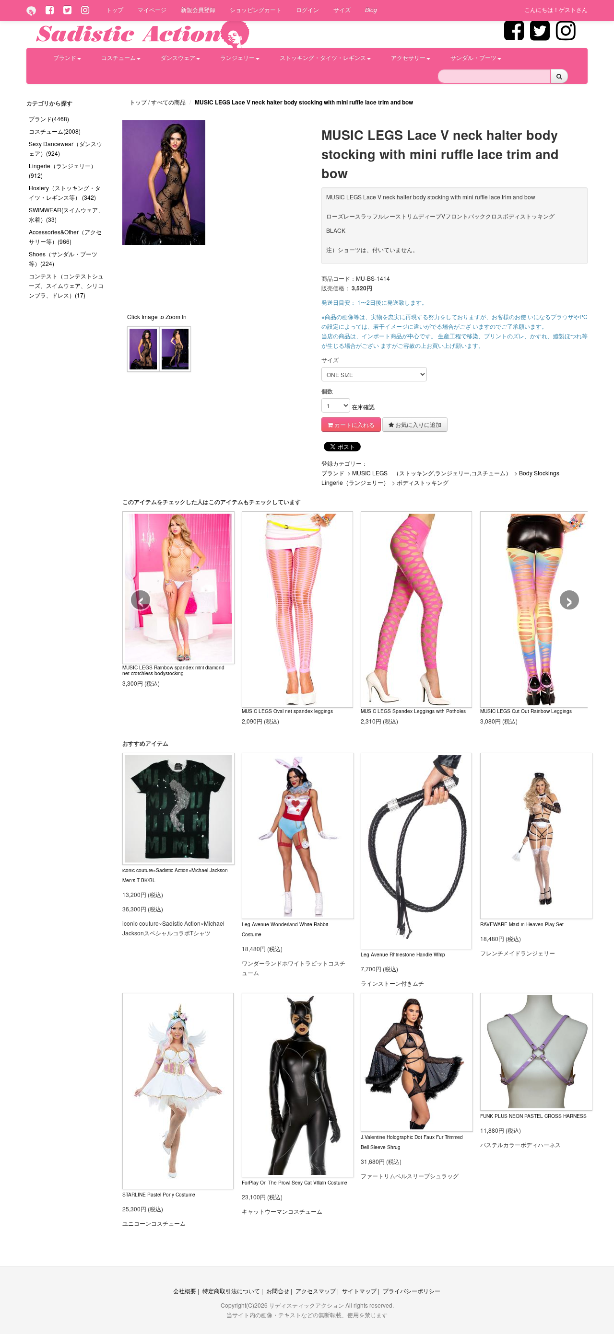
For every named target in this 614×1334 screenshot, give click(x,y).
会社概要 (184, 1291)
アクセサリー (408, 57)
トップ (114, 9)
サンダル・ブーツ (473, 57)
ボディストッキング (423, 482)
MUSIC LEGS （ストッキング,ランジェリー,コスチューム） (431, 473)
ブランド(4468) (49, 119)
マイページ (152, 9)
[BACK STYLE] (175, 348)
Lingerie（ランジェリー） (355, 482)
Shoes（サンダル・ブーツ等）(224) (63, 258)
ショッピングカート (256, 9)
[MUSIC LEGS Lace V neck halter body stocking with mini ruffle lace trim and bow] (143, 348)
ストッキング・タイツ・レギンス (323, 57)
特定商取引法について (231, 1291)
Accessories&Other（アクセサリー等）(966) (65, 236)
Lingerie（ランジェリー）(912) (62, 170)
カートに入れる (354, 424)
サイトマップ (359, 1291)
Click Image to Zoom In (157, 316)
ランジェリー (237, 57)
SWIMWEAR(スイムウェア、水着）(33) (66, 214)
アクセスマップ (315, 1291)
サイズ (342, 9)
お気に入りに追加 (417, 424)
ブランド (64, 57)
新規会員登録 (198, 9)
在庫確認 (363, 406)
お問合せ (277, 1291)
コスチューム (118, 57)
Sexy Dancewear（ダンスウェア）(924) (65, 148)
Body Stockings (539, 473)
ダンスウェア (178, 57)
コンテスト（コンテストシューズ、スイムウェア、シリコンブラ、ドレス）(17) (66, 285)
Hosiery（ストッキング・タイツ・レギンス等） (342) (65, 192)
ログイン (307, 9)
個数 (327, 391)
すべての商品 (169, 102)
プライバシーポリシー (411, 1291)
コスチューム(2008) (55, 131)
